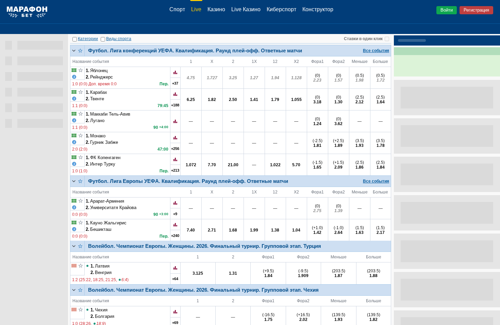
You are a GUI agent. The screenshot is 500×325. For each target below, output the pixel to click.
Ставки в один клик (363, 38)
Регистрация (476, 10)
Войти (446, 10)
